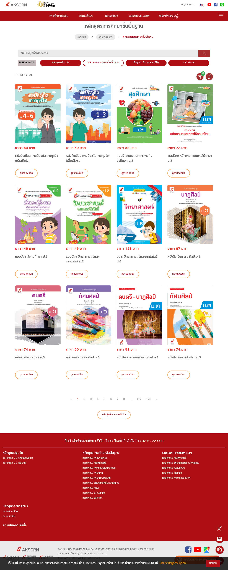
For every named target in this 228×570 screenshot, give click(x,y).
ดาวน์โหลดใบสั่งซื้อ (15, 526)
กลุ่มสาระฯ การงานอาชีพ (94, 458)
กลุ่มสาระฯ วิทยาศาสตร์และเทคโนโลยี (100, 483)
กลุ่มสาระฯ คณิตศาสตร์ (94, 463)
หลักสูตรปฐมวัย (13, 453)
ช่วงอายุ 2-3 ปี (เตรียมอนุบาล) (18, 458)
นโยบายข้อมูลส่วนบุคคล (173, 563)
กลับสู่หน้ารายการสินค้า (114, 415)
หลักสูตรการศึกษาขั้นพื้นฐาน (103, 63)
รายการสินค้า (106, 37)
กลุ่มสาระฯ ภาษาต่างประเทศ (96, 478)
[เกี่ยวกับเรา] (220, 528)
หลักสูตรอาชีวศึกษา (15, 506)
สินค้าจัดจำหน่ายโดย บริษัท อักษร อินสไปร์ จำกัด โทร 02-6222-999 (114, 441)
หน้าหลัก (81, 37)
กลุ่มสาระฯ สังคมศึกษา (93, 493)
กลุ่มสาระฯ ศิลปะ (90, 488)
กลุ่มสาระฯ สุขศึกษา (92, 498)
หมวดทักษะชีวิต (10, 512)
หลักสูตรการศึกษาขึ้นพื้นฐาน (100, 453)
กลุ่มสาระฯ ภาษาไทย (92, 473)
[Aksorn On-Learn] (220, 539)
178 (148, 399)
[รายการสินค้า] (220, 550)
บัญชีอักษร (187, 5)
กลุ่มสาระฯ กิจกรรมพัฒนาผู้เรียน (99, 468)
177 (138, 399)
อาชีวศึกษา (189, 63)
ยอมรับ (213, 563)
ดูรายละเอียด (26, 173)
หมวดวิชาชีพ (9, 517)
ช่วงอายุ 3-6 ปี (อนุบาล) (14, 463)
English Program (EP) (146, 63)
